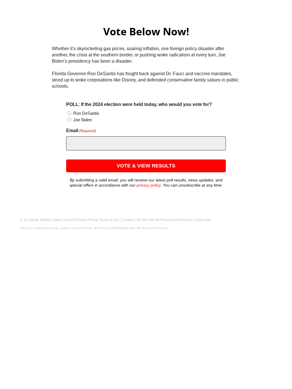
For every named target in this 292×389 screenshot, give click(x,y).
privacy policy (149, 185)
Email (81, 130)
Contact (128, 220)
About (68, 220)
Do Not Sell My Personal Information (165, 220)
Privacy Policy (87, 220)
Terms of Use (109, 220)
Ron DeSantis (86, 113)
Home (57, 220)
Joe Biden (82, 119)
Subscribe (203, 220)
